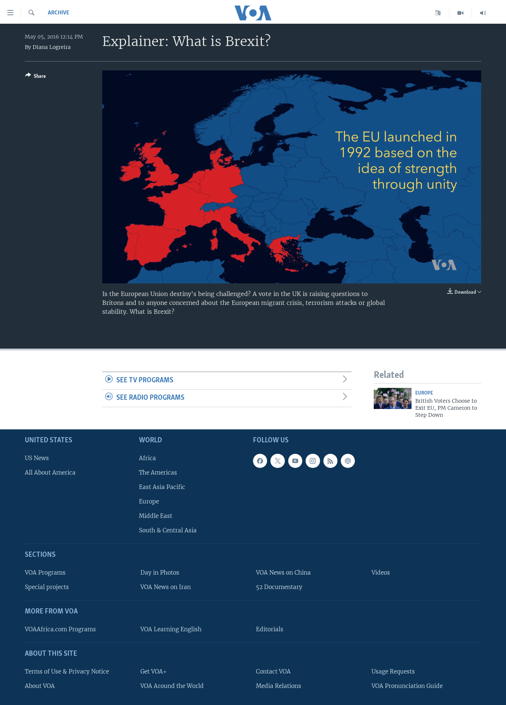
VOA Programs (45, 572)
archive (58, 13)
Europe (424, 393)
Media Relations (278, 685)
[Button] (35, 77)
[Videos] (460, 13)
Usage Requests (393, 671)
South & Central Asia (168, 530)
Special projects (47, 587)
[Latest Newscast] (483, 13)
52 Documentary (279, 587)
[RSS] (330, 461)
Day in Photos (159, 572)
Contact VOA (273, 671)
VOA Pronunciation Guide (407, 685)
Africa (147, 458)
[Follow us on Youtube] (295, 461)
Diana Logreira (52, 47)
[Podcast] (348, 461)
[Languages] (438, 13)
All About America (50, 472)
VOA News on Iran (165, 587)
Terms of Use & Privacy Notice (67, 671)
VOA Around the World (172, 685)
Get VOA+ (153, 671)
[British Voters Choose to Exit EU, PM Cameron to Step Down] (393, 398)
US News (37, 458)
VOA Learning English (171, 629)
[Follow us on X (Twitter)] (277, 461)
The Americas (158, 472)
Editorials (269, 629)
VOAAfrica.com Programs (60, 629)
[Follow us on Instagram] (313, 461)
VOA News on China (283, 572)
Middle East (155, 515)
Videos (381, 572)
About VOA (40, 685)
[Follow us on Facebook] (260, 461)
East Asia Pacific (162, 486)
